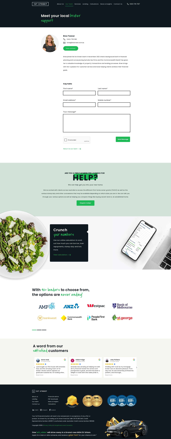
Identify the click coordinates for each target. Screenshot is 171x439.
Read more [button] (39, 375)
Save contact (71, 48)
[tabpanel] (85, 312)
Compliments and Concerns (63, 425)
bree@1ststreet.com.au (75, 43)
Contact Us (118, 4)
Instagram (44, 410)
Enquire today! (85, 203)
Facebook (53, 410)
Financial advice (53, 396)
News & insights (53, 401)
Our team (35, 401)
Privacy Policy (47, 425)
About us (35, 396)
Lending (85, 4)
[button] (136, 367)
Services (78, 4)
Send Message (123, 139)
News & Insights (106, 4)
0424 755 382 (72, 39)
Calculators (94, 4)
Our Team (69, 4)
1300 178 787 (135, 4)
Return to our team (70, 149)
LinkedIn (36, 410)
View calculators (60, 255)
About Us (60, 4)
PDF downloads (53, 399)
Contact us (36, 404)
